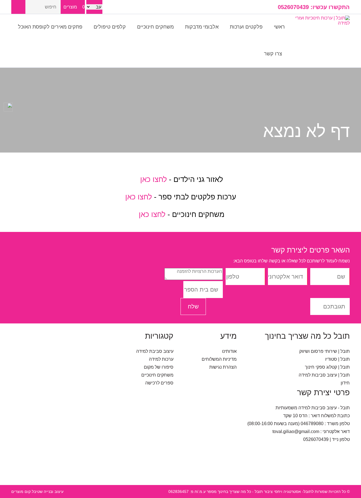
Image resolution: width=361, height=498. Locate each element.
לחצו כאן (152, 179)
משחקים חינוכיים (155, 27)
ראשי (279, 27)
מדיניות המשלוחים (219, 359)
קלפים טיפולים (110, 27)
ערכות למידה (161, 359)
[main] (180, 192)
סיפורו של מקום (158, 367)
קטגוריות (159, 336)
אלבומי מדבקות (202, 27)
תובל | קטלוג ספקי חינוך (327, 367)
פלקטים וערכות (246, 27)
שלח (193, 306)
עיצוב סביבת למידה (154, 351)
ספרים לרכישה (159, 382)
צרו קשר (273, 53)
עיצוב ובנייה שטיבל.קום (44, 491)
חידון (345, 382)
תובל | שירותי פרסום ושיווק (324, 351)
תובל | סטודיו (337, 359)
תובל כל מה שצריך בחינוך (307, 336)
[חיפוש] (18, 7)
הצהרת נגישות (223, 367)
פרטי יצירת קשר (323, 392)
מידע (228, 336)
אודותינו (229, 351)
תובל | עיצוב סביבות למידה (324, 375)
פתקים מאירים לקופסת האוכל (50, 27)
